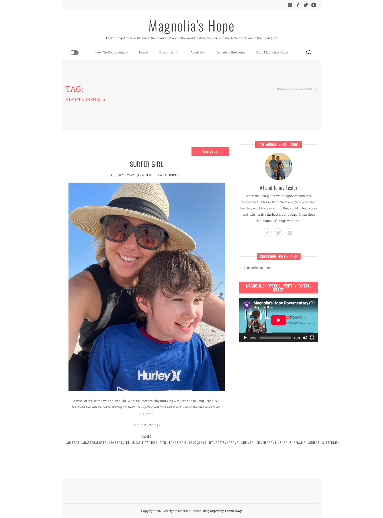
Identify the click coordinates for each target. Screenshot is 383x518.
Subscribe (166, 52)
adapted (72, 442)
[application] (278, 320)
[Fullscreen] (312, 337)
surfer (313, 442)
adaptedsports (94, 442)
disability (140, 442)
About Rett (197, 52)
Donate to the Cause (231, 52)
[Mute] (305, 337)
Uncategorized (210, 151)
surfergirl (331, 442)
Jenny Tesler (145, 175)
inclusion (158, 442)
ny (211, 442)
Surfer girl (146, 164)
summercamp (266, 442)
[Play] (245, 337)
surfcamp (297, 442)
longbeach (177, 442)
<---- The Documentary (111, 52)
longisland (197, 442)
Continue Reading (145, 425)
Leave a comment (168, 175)
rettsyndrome (227, 442)
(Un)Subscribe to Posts (255, 268)
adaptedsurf (119, 442)
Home (143, 52)
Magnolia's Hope (192, 25)
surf (283, 442)
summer (247, 442)
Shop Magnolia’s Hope (272, 52)
